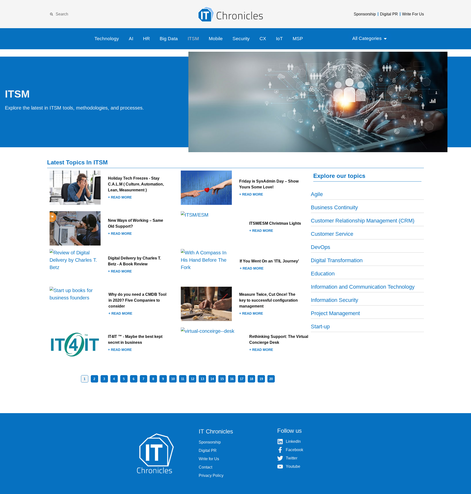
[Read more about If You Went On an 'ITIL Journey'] (245, 266)
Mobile (216, 38)
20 (271, 379)
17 (241, 379)
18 (251, 379)
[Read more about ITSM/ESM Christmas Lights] (245, 228)
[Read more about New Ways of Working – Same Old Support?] (113, 228)
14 (212, 379)
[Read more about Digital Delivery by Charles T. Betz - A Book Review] (113, 266)
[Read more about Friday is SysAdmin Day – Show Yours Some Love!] (245, 189)
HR (146, 38)
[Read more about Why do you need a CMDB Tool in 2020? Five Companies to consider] (113, 305)
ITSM (193, 38)
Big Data (169, 38)
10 (173, 379)
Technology (106, 38)
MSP (298, 38)
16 (232, 379)
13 (202, 379)
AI (131, 38)
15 (222, 379)
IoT (279, 38)
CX (263, 38)
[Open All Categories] (385, 38)
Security (241, 38)
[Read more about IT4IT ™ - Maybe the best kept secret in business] (113, 344)
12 (192, 379)
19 (261, 379)
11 (182, 379)
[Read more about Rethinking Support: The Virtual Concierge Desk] (245, 344)
